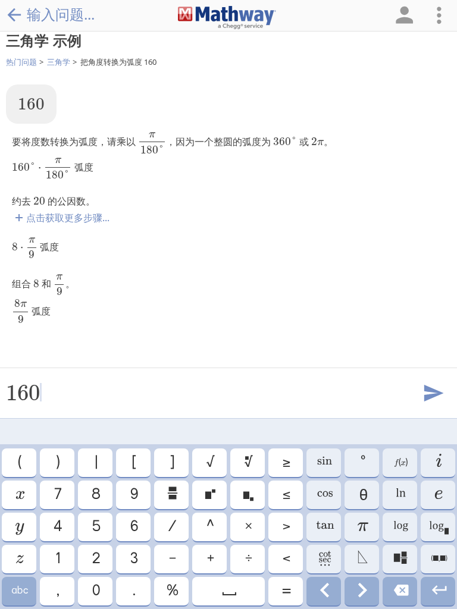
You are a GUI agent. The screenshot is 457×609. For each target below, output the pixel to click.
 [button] (400, 463)
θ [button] (361, 495)
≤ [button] (285, 495)
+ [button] (210, 559)
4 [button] (57, 527)
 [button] (19, 527)
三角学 (58, 61)
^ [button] (209, 527)
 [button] (247, 495)
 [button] (19, 495)
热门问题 (21, 61)
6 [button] (133, 527)
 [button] (362, 559)
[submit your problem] (432, 393)
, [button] (57, 591)
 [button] (438, 559)
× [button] (248, 527)
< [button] (285, 559)
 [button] (400, 591)
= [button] (285, 591)
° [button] (362, 463)
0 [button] (95, 591)
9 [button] (133, 495)
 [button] (361, 591)
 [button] (438, 527)
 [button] (400, 527)
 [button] (19, 591)
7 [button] (57, 495)
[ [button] (133, 463)
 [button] (400, 495)
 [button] (438, 463)
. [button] (133, 591)
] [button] (171, 463)
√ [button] (210, 463)
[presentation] (31, 104)
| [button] (95, 463)
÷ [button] (248, 559)
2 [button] (95, 559)
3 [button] (133, 559)
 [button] (19, 559)
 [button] (248, 463)
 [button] (324, 527)
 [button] (324, 559)
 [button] (438, 591)
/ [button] (171, 527)
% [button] (171, 591)
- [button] (172, 559)
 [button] (209, 495)
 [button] (323, 591)
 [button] (324, 463)
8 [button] (95, 495)
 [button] (438, 495)
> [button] (285, 527)
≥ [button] (285, 463)
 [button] (228, 591)
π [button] (362, 527)
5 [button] (95, 527)
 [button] (324, 495)
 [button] (171, 495)
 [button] (400, 559)
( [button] (19, 463)
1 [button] (57, 559)
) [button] (57, 463)
